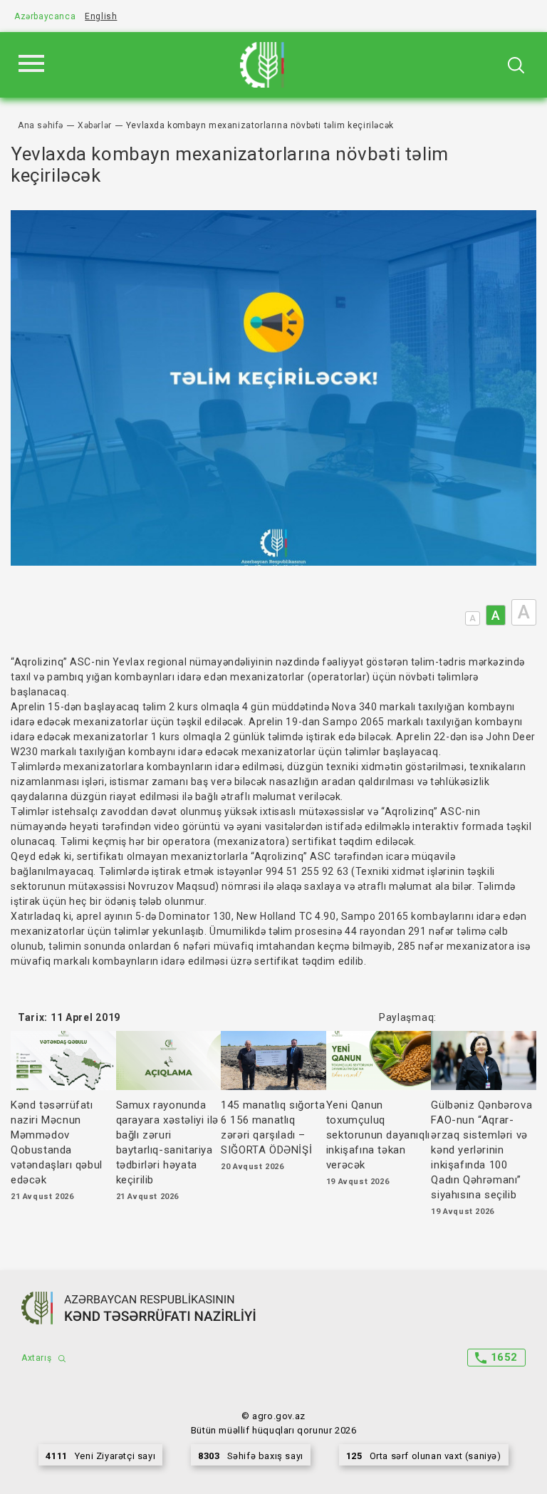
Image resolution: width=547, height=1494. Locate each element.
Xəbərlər (95, 125)
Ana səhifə (40, 125)
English (101, 16)
